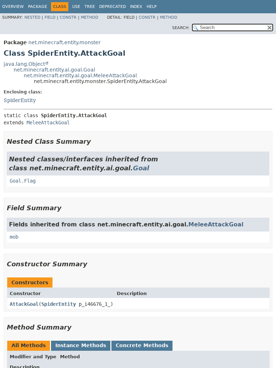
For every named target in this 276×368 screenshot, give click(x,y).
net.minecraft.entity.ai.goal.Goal (54, 70)
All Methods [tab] (29, 345)
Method (89, 17)
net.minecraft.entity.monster (64, 42)
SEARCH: (181, 28)
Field (50, 17)
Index (136, 6)
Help (152, 6)
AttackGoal (24, 304)
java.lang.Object (24, 64)
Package (37, 6)
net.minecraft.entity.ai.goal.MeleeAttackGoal (80, 75)
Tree (89, 6)
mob (14, 237)
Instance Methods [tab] (80, 345)
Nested (32, 17)
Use (76, 6)
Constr (68, 17)
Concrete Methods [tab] (142, 345)
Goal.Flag (23, 181)
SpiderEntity (20, 100)
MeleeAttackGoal (48, 122)
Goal (141, 168)
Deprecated (112, 6)
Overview (13, 6)
